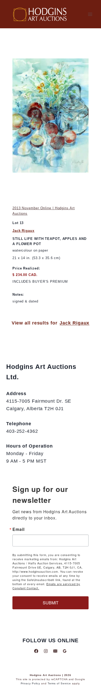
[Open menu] (90, 14)
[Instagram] (46, 651)
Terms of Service (59, 683)
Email (18, 529)
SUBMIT (51, 603)
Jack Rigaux (23, 231)
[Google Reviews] (65, 651)
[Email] (55, 651)
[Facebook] (36, 651)
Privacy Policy (30, 683)
